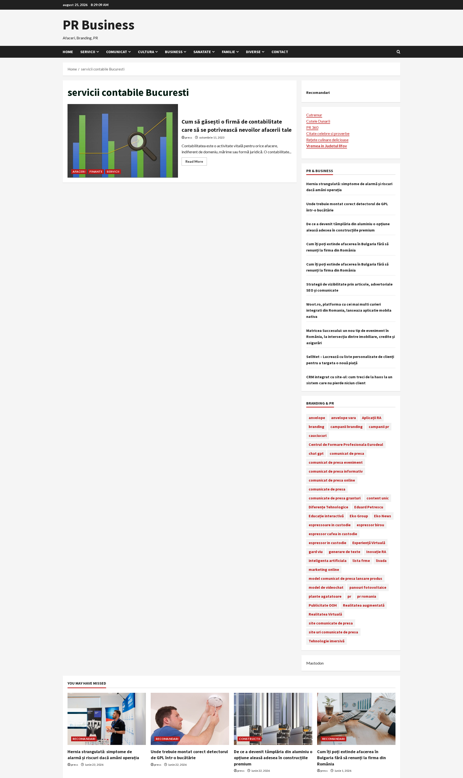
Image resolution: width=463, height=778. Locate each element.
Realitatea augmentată (363, 605)
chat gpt (316, 453)
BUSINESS (174, 51)
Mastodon (315, 663)
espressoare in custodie (330, 524)
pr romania (366, 596)
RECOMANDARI (84, 739)
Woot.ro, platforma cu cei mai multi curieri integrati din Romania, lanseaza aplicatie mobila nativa (348, 310)
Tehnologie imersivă (326, 640)
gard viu (316, 551)
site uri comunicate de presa (333, 632)
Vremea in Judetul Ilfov (326, 145)
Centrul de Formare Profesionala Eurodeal (346, 444)
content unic (378, 498)
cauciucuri (318, 435)
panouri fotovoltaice (367, 587)
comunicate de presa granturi (335, 498)
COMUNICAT (116, 51)
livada (381, 560)
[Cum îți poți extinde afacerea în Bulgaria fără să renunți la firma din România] (356, 719)
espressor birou (370, 524)
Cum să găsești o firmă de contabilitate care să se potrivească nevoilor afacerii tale (123, 141)
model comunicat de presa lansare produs (345, 578)
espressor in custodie (327, 542)
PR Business (99, 24)
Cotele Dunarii (318, 121)
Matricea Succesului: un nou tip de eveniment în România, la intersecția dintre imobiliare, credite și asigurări (350, 336)
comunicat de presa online (332, 480)
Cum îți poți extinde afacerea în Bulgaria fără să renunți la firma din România (351, 757)
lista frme (361, 560)
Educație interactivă (326, 515)
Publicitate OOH (323, 605)
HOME (68, 51)
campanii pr (379, 426)
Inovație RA (376, 551)
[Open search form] (398, 51)
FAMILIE (228, 51)
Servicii (87, 51)
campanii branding (346, 426)
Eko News (382, 515)
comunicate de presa (327, 489)
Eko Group (359, 515)
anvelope (317, 417)
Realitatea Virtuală (325, 614)
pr (349, 596)
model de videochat (326, 587)
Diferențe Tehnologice (328, 507)
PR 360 (312, 127)
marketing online (324, 569)
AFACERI (79, 171)
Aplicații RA (371, 417)
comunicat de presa (347, 453)
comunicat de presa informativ (336, 471)
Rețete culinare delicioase (327, 139)
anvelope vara (343, 417)
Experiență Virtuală (368, 542)
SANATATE (202, 51)
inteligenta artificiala (328, 560)
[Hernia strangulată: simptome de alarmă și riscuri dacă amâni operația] (107, 719)
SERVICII (113, 171)
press (188, 137)
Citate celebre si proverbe (327, 133)
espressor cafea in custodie (333, 533)
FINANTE (96, 171)
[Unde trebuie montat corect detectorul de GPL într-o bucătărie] (190, 719)
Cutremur (314, 114)
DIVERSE (253, 51)
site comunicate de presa (331, 623)
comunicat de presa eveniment (336, 462)
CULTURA (146, 51)
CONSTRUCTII (249, 739)
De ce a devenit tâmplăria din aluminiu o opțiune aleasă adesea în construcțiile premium (273, 757)
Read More (196, 162)
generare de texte (344, 551)
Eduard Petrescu (368, 507)
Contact (280, 51)
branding (316, 426)
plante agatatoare (325, 596)
